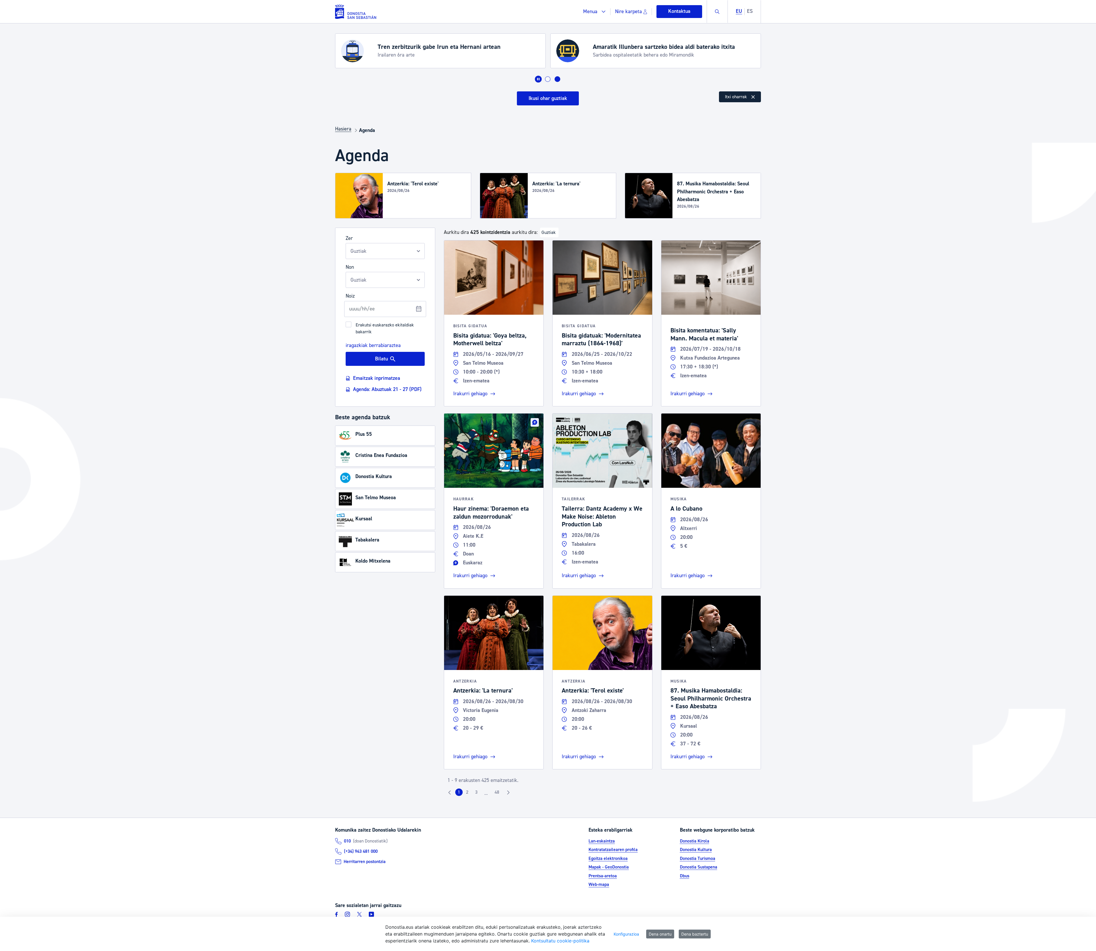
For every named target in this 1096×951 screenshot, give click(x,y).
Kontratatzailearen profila (613, 849)
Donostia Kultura (373, 476)
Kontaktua (679, 11)
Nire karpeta (628, 11)
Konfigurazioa (626, 934)
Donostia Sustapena (698, 867)
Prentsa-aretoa (603, 876)
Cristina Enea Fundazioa (381, 455)
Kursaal (363, 518)
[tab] (548, 79)
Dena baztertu (694, 934)
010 (347, 841)
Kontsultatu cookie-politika (560, 941)
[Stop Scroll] (538, 79)
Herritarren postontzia (365, 861)
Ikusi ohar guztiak (548, 98)
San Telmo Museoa (375, 497)
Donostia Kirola (694, 841)
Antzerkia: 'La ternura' (556, 183)
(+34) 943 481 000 (361, 851)
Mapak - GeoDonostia (609, 867)
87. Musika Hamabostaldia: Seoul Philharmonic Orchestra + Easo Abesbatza (713, 191)
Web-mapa (599, 884)
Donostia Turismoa (697, 858)
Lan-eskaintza (602, 841)
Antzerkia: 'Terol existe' (413, 183)
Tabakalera (367, 540)
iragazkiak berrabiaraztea (373, 345)
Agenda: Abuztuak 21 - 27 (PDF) (387, 389)
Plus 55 (363, 434)
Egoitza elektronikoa (608, 858)
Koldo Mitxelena (372, 561)
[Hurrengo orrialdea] (508, 792)
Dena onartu (660, 934)
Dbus (684, 876)
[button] (594, 11)
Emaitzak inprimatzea (376, 378)
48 (499, 793)
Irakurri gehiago (470, 393)
